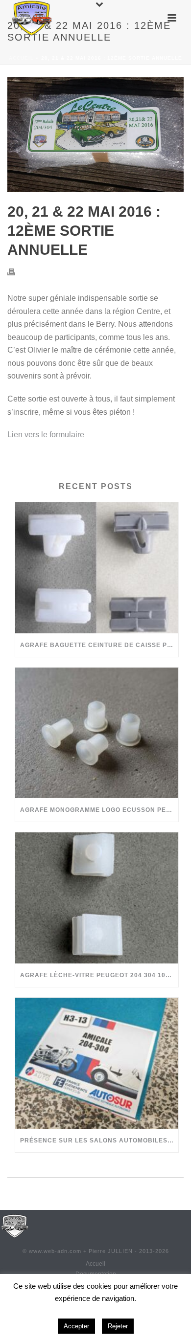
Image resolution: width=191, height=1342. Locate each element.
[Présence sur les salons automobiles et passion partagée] (96, 1063)
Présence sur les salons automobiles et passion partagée (99, 1140)
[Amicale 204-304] (14, 1225)
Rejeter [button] (118, 1326)
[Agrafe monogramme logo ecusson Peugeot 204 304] (96, 733)
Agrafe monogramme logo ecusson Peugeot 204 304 (99, 809)
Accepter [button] (76, 1326)
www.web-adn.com (55, 1251)
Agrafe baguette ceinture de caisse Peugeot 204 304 (99, 645)
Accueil (21, 58)
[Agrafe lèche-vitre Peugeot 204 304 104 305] (96, 897)
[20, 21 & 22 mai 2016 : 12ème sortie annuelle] (95, 134)
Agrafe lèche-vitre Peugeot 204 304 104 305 (99, 975)
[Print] (16, 271)
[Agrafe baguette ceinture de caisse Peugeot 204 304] (96, 567)
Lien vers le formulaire (45, 434)
